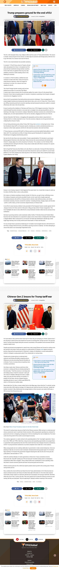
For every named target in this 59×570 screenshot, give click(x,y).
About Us (29, 551)
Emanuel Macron (22, 230)
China (21, 481)
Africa (56, 5)
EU (28, 230)
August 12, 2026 (32, 517)
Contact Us (29, 553)
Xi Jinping (39, 481)
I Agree (33, 568)
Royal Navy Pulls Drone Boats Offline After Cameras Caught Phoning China (15, 272)
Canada (23, 5)
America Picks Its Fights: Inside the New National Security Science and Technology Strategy (43, 71)
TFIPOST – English (29, 555)
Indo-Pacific (8, 5)
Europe (50, 5)
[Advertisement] (29, 288)
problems (38, 124)
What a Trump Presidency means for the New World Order (23, 427)
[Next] (45, 85)
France (32, 230)
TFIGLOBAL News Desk (23, 16)
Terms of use (29, 564)
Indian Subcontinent (33, 5)
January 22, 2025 (34, 16)
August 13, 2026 (15, 517)
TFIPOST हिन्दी (29, 557)
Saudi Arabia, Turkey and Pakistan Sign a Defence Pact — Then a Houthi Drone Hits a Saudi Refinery (32, 273)
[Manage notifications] (55, 555)
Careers (29, 560)
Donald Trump (13, 230)
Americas (16, 5)
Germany (38, 230)
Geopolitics (42, 16)
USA (50, 230)
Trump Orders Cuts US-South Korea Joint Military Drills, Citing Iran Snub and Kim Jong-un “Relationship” (44, 76)
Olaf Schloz (44, 230)
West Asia (43, 5)
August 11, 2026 (32, 279)
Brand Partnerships (29, 562)
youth (42, 349)
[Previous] (43, 85)
